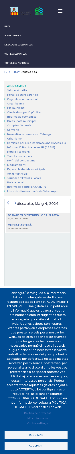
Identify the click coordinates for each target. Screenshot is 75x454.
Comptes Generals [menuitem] (19, 125)
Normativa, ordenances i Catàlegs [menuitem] (29, 134)
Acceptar (36, 445)
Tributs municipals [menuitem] (19, 156)
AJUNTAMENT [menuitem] (16, 86)
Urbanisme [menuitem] (14, 138)
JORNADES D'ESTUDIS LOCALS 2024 (33, 215)
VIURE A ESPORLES (15, 53)
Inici (8, 72)
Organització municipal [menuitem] (22, 99)
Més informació (37, 418)
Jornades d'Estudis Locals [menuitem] (24, 178)
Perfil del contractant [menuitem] (21, 160)
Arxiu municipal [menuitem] (17, 173)
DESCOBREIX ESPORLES (18, 44)
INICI (7, 26)
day (17, 72)
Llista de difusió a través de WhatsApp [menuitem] (32, 191)
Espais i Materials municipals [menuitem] (26, 169)
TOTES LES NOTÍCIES (16, 63)
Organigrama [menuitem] (15, 103)
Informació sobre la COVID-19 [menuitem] (26, 186)
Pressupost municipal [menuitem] (21, 121)
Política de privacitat (37, 413)
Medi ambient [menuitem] (16, 165)
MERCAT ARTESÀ (20, 225)
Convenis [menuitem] (13, 129)
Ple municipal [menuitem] (16, 108)
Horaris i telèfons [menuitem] (18, 151)
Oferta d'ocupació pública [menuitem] (24, 112)
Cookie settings (37, 423)
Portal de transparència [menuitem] (22, 94)
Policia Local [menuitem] (15, 182)
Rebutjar (36, 434)
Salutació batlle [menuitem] (17, 90)
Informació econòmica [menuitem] (21, 116)
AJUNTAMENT (12, 35)
